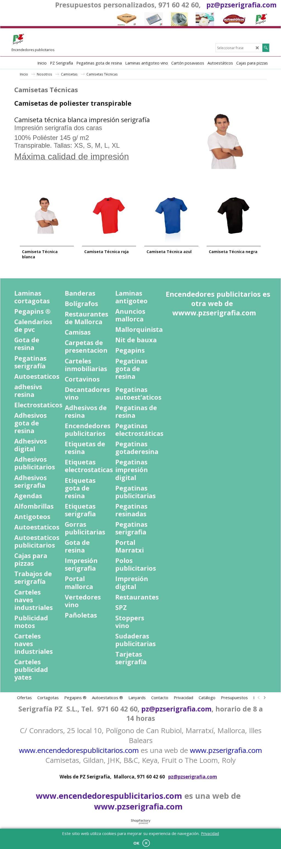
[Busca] (265, 48)
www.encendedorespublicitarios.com (79, 750)
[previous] (258, 697)
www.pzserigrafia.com (226, 750)
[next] (264, 697)
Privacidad (210, 833)
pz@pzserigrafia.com (241, 4)
